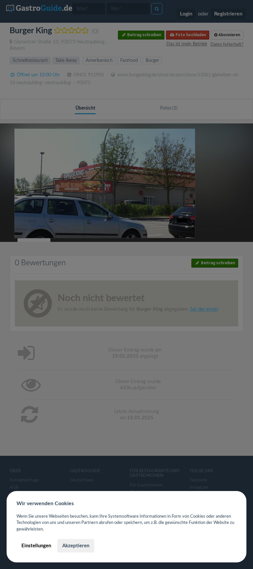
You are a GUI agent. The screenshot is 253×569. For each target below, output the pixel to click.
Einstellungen (36, 545)
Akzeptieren (75, 545)
